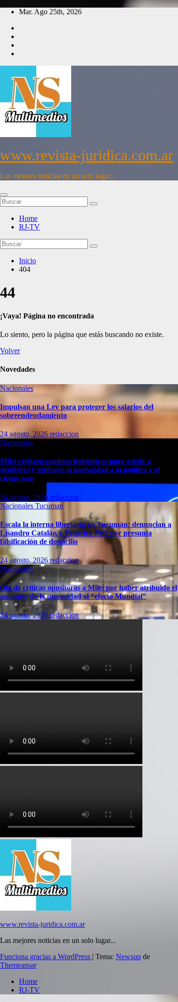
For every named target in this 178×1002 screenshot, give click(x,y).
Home (28, 218)
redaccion (64, 434)
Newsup (128, 956)
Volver (10, 351)
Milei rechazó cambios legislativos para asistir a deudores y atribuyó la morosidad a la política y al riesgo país (80, 469)
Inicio (27, 261)
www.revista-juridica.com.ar (86, 155)
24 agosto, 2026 (25, 434)
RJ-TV (29, 227)
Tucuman (49, 506)
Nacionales (16, 388)
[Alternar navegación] (4, 194)
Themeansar (18, 965)
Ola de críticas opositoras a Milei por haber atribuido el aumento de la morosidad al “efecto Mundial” (88, 592)
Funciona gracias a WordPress (46, 956)
